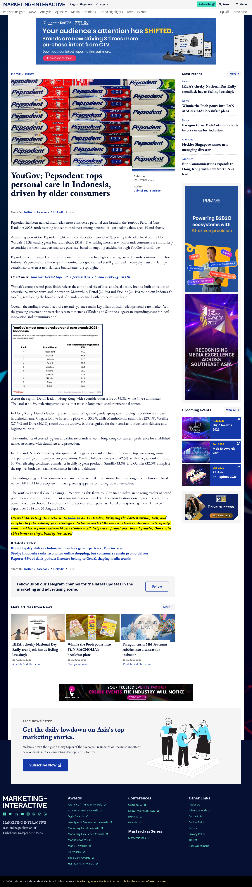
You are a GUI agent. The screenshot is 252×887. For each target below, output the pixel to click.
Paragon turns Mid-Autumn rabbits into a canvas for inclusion (210, 128)
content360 (137, 804)
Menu (243, 4)
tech (130, 12)
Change (101, 4)
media (75, 12)
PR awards (76, 851)
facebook (43, 212)
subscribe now (48, 766)
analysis (45, 12)
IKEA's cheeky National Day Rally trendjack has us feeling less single (209, 89)
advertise (240, 12)
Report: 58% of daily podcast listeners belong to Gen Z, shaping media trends (71, 558)
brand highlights (111, 12)
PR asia (134, 822)
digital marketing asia (142, 810)
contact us (195, 816)
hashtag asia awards (81, 863)
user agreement (199, 846)
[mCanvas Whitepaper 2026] (126, 41)
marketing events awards (84, 828)
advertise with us (200, 810)
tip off (224, 12)
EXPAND (135, 816)
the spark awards (81, 857)
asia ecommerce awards (83, 810)
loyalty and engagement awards (88, 822)
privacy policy (197, 834)
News (29, 74)
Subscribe (207, 5)
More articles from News (90, 607)
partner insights (14, 12)
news (33, 12)
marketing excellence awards (86, 834)
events (141, 12)
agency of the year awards (85, 804)
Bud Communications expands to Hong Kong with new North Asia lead (208, 168)
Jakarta (74, 517)
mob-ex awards (79, 846)
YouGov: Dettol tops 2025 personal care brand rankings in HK (80, 276)
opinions (89, 12)
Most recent (209, 74)
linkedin (58, 212)
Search (227, 4)
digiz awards (78, 816)
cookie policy (197, 822)
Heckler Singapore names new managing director (205, 147)
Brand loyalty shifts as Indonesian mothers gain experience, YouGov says (66, 548)
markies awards (79, 840)
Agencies (187, 139)
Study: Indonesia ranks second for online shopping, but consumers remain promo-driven (79, 553)
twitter (28, 212)
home (16, 74)
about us (194, 804)
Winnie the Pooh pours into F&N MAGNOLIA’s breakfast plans (208, 108)
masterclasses (138, 838)
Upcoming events (209, 410)
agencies (61, 12)
